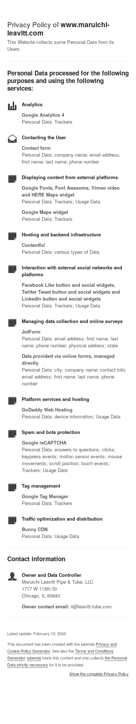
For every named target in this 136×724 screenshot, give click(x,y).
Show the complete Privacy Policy (99, 674)
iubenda (34, 658)
